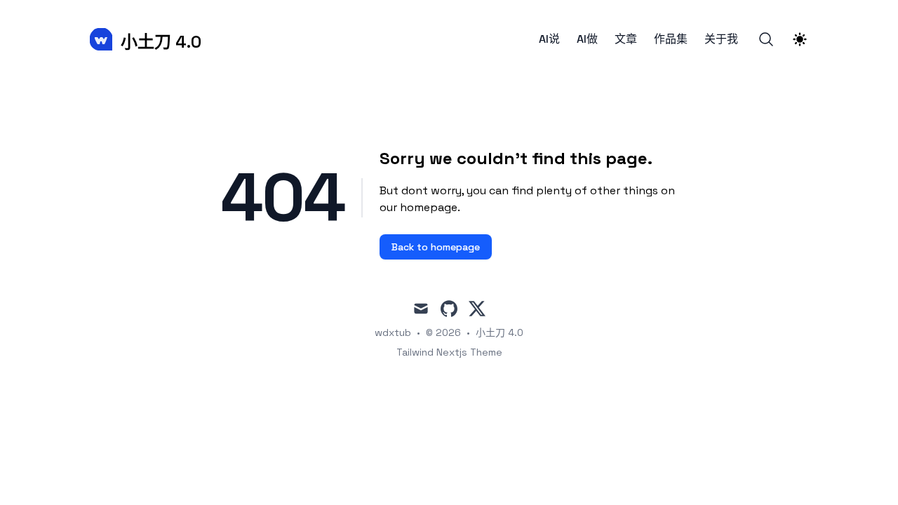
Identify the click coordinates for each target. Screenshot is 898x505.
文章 (626, 39)
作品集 (671, 39)
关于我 (721, 39)
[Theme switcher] (799, 39)
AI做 (587, 39)
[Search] (766, 39)
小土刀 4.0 (499, 332)
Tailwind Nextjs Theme (449, 352)
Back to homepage (435, 247)
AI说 (549, 39)
